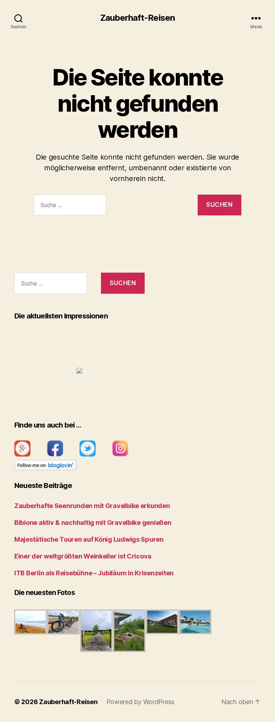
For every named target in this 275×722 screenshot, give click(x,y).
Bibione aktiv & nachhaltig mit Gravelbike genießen (93, 522)
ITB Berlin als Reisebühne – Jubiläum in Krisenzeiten (94, 573)
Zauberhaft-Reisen (137, 18)
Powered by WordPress (140, 702)
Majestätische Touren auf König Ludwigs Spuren (89, 539)
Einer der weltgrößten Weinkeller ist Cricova (82, 556)
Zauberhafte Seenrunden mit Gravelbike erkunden (92, 505)
